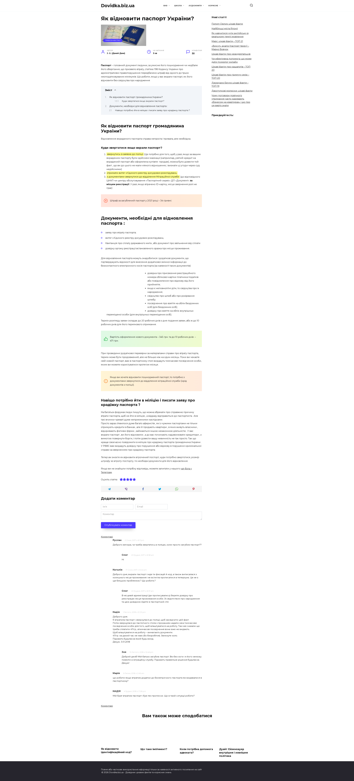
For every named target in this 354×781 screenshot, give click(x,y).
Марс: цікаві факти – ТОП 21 (227, 41)
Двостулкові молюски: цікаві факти (232, 90)
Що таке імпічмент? (153, 749)
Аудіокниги (195, 6)
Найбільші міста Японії (225, 28)
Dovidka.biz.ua (118, 5)
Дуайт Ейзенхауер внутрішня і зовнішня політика (233, 752)
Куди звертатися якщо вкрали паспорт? (143, 101)
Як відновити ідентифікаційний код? (116, 750)
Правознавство (112, 40)
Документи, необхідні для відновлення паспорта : (138, 106)
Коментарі (107, 537)
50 (193, 53)
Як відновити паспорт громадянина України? (136, 97)
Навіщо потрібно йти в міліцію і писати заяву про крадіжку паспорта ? (152, 110)
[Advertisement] (124, 290)
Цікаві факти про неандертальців (231, 54)
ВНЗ (165, 6)
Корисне (213, 6)
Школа (178, 6)
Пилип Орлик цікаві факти (227, 24)
